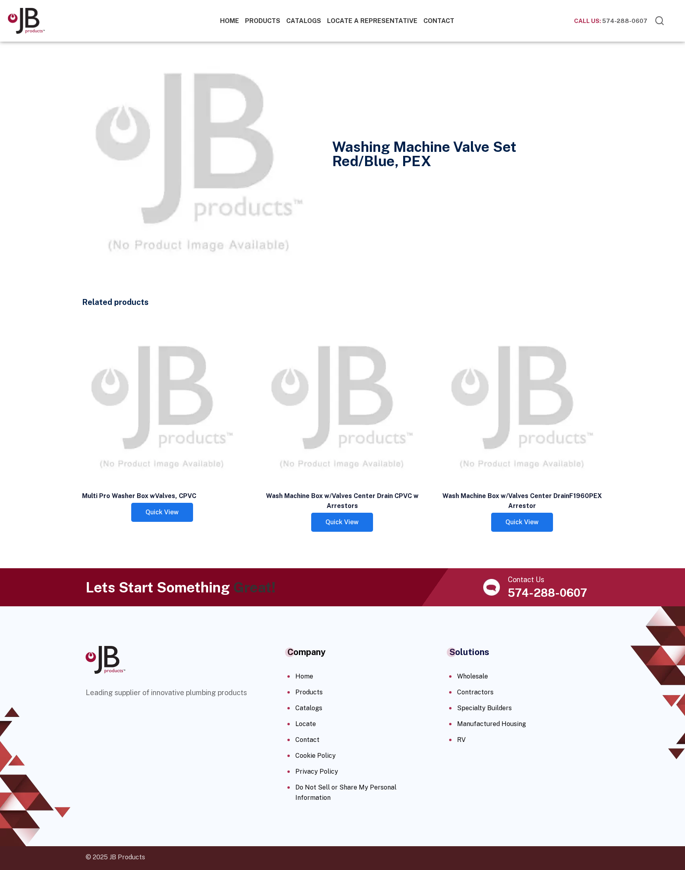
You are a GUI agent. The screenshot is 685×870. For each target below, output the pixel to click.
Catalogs (303, 21)
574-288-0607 (610, 20)
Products (262, 21)
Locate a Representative (372, 21)
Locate (305, 724)
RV (461, 740)
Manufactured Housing (491, 724)
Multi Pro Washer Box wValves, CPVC (139, 496)
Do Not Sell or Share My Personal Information (345, 792)
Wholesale (472, 676)
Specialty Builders (484, 708)
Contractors (475, 692)
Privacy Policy (316, 771)
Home (229, 21)
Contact (438, 21)
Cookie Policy (315, 755)
